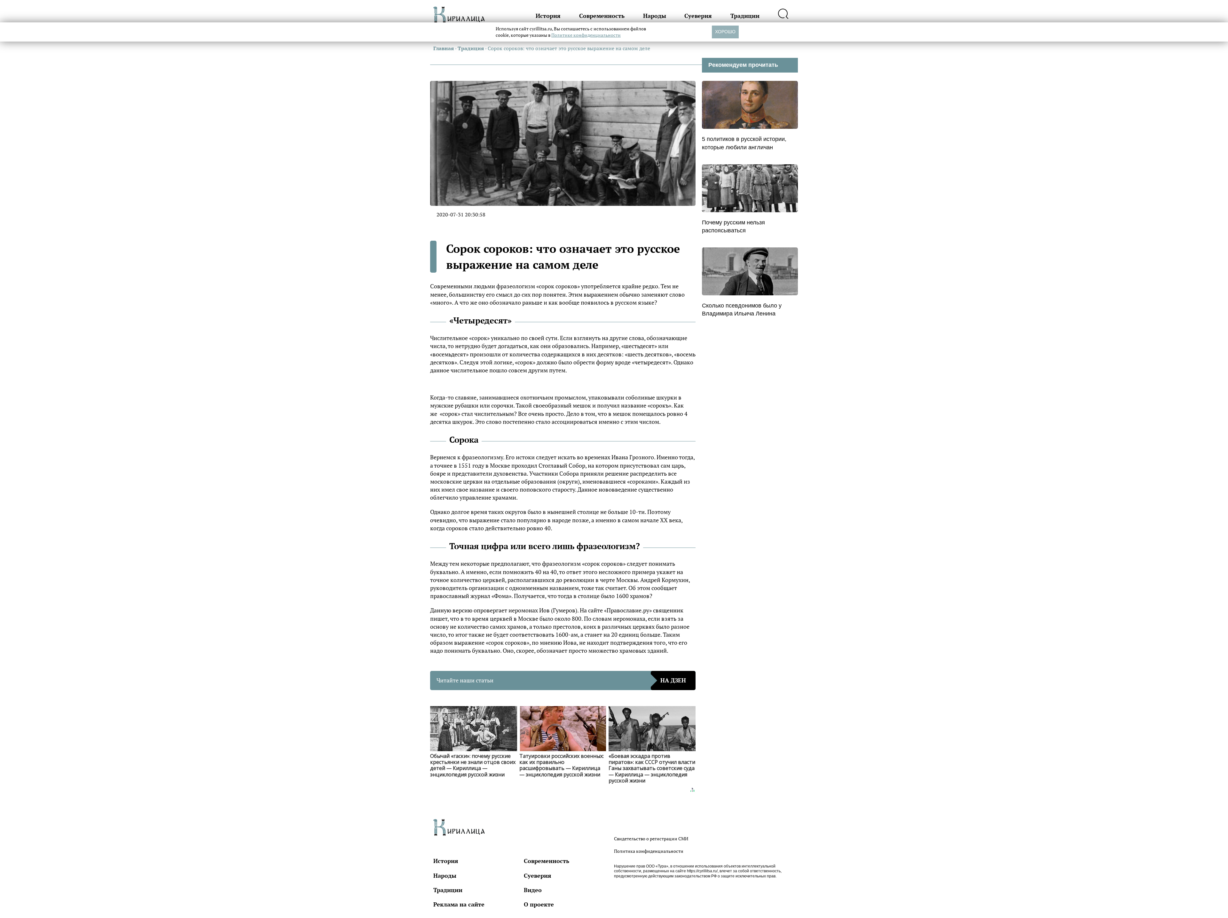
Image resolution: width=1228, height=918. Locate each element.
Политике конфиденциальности (586, 35)
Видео (533, 890)
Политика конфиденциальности (648, 851)
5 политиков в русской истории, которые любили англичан (744, 143)
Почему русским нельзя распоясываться (733, 226)
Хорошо (725, 31)
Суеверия (698, 15)
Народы (654, 15)
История (548, 15)
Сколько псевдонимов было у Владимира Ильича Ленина (742, 309)
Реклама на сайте (458, 904)
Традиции (745, 15)
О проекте (539, 904)
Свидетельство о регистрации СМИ (651, 839)
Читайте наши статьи (561, 680)
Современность (602, 15)
